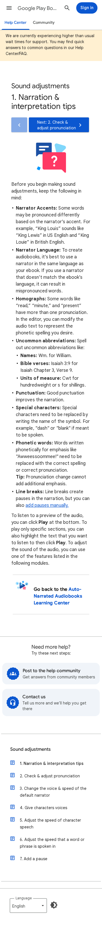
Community (44, 22)
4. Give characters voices (43, 807)
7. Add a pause (33, 858)
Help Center (16, 22)
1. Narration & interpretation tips (52, 763)
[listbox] (28, 905)
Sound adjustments (30, 749)
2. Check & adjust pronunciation (50, 776)
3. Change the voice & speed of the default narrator (53, 792)
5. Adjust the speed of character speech (50, 824)
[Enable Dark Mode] (54, 905)
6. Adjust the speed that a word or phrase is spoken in (52, 843)
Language (24, 898)
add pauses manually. (47, 505)
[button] (9, 8)
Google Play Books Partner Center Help (39, 8)
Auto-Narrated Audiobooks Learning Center (58, 596)
